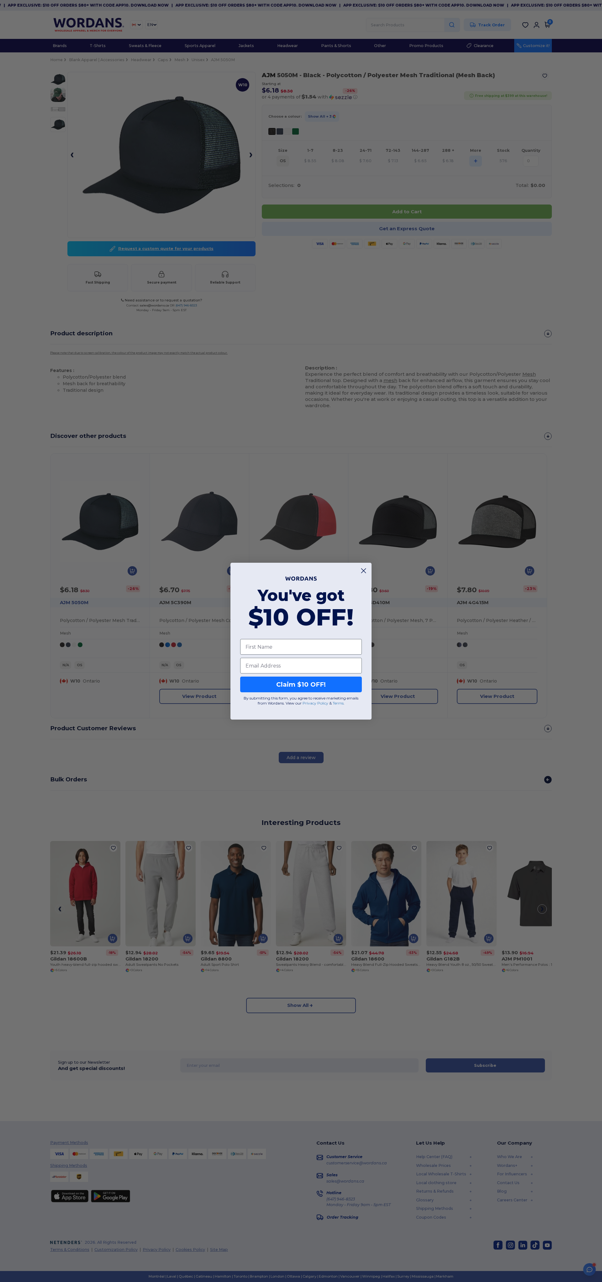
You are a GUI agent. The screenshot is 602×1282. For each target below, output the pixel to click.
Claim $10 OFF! (301, 684)
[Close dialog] (363, 570)
